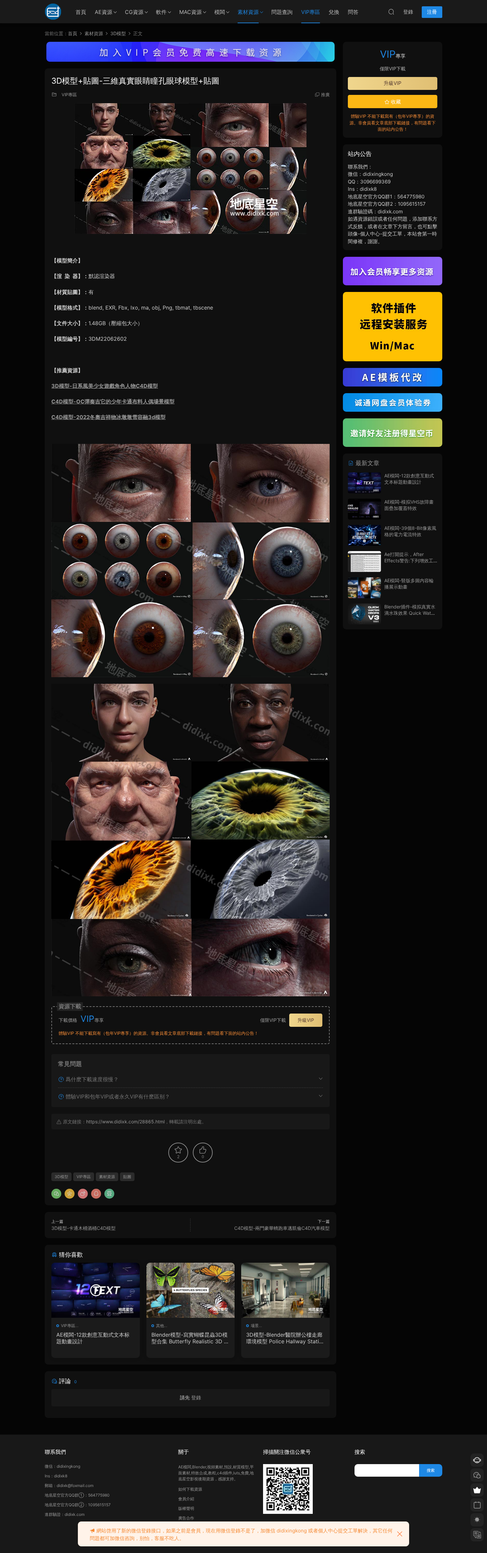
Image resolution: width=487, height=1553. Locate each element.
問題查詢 (282, 12)
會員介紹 (186, 1498)
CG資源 (134, 12)
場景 (255, 1325)
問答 (353, 12)
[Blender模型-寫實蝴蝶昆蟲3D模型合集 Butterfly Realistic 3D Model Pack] (190, 1290)
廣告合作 (186, 1518)
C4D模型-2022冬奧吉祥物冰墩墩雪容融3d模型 (108, 417)
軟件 (161, 12)
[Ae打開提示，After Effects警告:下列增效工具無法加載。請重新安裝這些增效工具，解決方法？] (364, 561)
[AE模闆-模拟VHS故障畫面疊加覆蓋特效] (364, 509)
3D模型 (61, 1176)
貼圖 (127, 1176)
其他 (160, 1325)
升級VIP (306, 1020)
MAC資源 (190, 12)
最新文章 (366, 462)
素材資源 (248, 12)
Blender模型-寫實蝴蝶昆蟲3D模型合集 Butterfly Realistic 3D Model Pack (190, 1338)
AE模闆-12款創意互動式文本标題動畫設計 (93, 1338)
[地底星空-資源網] (53, 11)
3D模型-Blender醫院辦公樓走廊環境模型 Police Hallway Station (284, 1338)
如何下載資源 (190, 1489)
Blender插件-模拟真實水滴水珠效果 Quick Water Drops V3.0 (409, 613)
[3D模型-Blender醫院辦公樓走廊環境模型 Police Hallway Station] (285, 1290)
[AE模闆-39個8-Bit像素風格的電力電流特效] (364, 535)
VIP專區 (310, 12)
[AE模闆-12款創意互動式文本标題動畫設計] (95, 1290)
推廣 (325, 94)
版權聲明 (186, 1508)
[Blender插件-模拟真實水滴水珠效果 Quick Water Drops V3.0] (364, 613)
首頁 (81, 12)
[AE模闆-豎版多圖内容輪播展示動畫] (364, 587)
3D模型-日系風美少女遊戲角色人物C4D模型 (104, 386)
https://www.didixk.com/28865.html (125, 1121)
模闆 (219, 12)
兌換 (334, 12)
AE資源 (103, 12)
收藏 (395, 102)
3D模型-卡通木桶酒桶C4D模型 (83, 1228)
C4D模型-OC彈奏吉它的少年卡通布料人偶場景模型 (113, 401)
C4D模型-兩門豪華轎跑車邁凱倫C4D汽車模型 (282, 1228)
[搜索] (391, 12)
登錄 (196, 1397)
